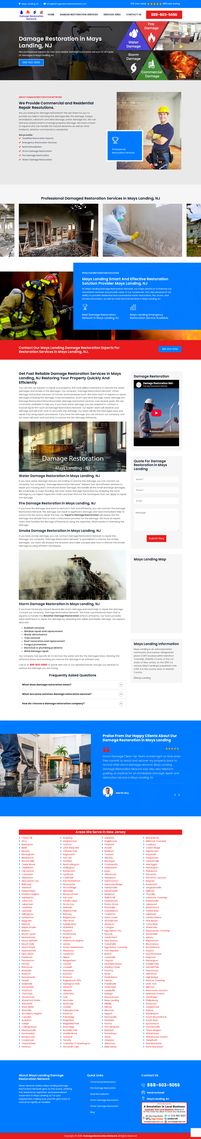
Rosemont (151, 884)
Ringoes (150, 880)
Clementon (28, 870)
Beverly (25, 851)
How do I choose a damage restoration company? (53, 703)
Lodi (65, 997)
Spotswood (152, 1023)
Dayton (150, 950)
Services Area (112, 14)
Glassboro (110, 877)
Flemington (152, 960)
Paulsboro (27, 957)
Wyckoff (67, 930)
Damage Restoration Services (79, 14)
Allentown (109, 1043)
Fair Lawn (68, 897)
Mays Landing (111, 1000)
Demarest (68, 970)
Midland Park (70, 910)
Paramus (68, 1013)
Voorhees (27, 907)
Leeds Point (110, 937)
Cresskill (67, 967)
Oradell (67, 1006)
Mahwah (67, 907)
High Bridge (152, 977)
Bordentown (28, 1036)
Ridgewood (69, 917)
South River (152, 1020)
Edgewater (69, 854)
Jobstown (27, 900)
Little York (151, 983)
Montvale (68, 1000)
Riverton (26, 973)
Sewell (25, 980)
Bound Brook (152, 947)
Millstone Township (156, 841)
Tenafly (67, 1040)
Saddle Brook (70, 1033)
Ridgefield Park (71, 1023)
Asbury (149, 937)
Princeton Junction (156, 877)
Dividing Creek (112, 967)
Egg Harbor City (112, 930)
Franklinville (110, 983)
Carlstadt (68, 877)
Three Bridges (153, 1030)
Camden (26, 1016)
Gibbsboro (27, 877)
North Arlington (71, 864)
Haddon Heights (30, 894)
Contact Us (133, 14)
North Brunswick (154, 1046)
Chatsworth (111, 864)
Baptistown (152, 940)
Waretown (151, 927)
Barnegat (109, 860)
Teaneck (67, 1036)
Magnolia (26, 920)
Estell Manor (110, 977)
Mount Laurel (28, 933)
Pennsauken (28, 1033)
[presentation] (175, 795)
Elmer (107, 973)
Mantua (26, 924)
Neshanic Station (155, 993)
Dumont (67, 973)
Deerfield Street (113, 963)
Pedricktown (111, 900)
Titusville (150, 894)
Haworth (67, 986)
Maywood (68, 950)
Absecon (109, 924)
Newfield (109, 1020)
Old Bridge (151, 997)
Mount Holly (28, 943)
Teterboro (68, 953)
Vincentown (28, 997)
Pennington (152, 867)
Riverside (26, 970)
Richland (109, 1030)
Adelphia (109, 837)
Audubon (26, 1020)
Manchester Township (158, 930)
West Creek (110, 917)
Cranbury (151, 844)
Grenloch (26, 887)
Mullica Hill (109, 897)
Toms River (152, 924)
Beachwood (152, 907)
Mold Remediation (99, 1094)
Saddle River (69, 924)
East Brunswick (154, 953)
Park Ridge (68, 1016)
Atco (24, 841)
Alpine (66, 957)
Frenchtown (152, 970)
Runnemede (28, 977)
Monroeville (110, 1016)
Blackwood (27, 857)
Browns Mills (28, 860)
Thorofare (27, 993)
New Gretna (111, 940)
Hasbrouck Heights (73, 940)
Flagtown (151, 957)
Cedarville (109, 957)
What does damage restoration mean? (46, 684)
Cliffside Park (70, 851)
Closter (67, 963)
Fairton (108, 980)
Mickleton (109, 894)
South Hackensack (73, 947)
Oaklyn (25, 1023)
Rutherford (69, 870)
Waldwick (68, 927)
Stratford (27, 990)
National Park (29, 950)
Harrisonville (110, 887)
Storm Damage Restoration (104, 1100)
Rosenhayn (110, 1033)
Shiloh (107, 1036)
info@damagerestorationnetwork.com (67, 3)
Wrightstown (70, 841)
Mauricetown (111, 997)
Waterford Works (31, 1000)
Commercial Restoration (103, 1081)
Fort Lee (67, 857)
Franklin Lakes (70, 900)
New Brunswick (154, 1043)
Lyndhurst (68, 874)
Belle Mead (110, 1046)
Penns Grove (111, 904)
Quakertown (152, 1006)
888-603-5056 (164, 14)
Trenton (67, 844)
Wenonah (27, 1003)
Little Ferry (68, 993)
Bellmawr (26, 884)
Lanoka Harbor (153, 917)
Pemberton (28, 960)
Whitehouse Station (157, 1036)
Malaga (108, 993)
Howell (108, 847)
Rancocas (27, 967)
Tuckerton (110, 914)
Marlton (26, 930)
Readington (152, 1013)
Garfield (67, 860)
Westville (26, 1010)
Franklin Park (152, 963)
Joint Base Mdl (71, 847)
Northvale (68, 1003)
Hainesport (28, 897)
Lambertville (152, 860)
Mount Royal (28, 947)
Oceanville (110, 943)
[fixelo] (31, 14)
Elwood (108, 933)
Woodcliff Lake (71, 1046)
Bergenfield (69, 960)
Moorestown (28, 937)
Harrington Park (71, 983)
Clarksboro (27, 867)
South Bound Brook (156, 1016)
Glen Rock (68, 920)
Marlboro (109, 851)
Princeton (151, 874)
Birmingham (28, 854)
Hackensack (69, 933)
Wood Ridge (69, 887)
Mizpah (108, 1013)
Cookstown (28, 1040)
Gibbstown (110, 874)
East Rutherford (71, 880)
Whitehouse (152, 1033)
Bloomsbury (152, 943)
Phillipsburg (152, 1000)
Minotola (109, 1010)
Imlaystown (152, 857)
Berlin (24, 847)
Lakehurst (151, 914)
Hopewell (151, 854)
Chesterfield (28, 1043)
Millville (108, 1003)
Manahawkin (111, 890)
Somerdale (28, 986)
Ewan (107, 870)
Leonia (66, 943)
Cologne (109, 927)
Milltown (150, 986)
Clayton (108, 960)
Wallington (69, 867)
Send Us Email (155, 1092)
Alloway (108, 857)
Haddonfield (28, 890)
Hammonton (111, 880)
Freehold (109, 844)
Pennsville (109, 907)
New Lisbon (28, 953)
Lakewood (151, 904)
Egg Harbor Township (115, 947)
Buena (107, 953)
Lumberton (28, 917)
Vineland (109, 1040)
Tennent (109, 854)
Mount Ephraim (30, 940)
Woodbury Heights (32, 1013)
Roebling (67, 837)
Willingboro (28, 914)
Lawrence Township (156, 897)
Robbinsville (152, 900)
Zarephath (151, 1040)
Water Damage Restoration (104, 1106)
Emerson (67, 977)
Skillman (150, 890)
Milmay (108, 1006)
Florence (26, 1046)
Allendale (68, 890)
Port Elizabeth (111, 1026)
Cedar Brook (28, 864)
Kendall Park (152, 967)
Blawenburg (152, 837)
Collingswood (29, 1026)
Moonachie (69, 884)
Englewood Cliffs (72, 980)
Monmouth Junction (157, 990)
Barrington (27, 844)
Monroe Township (155, 980)
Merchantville (29, 1030)
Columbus (27, 874)
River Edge (68, 1026)
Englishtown (110, 841)
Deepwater (110, 867)
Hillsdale (67, 990)
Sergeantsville (153, 887)
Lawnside (27, 910)
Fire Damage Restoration (103, 1088)
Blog (92, 1112)
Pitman (25, 963)
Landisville (109, 990)
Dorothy (108, 970)
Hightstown (152, 851)
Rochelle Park (70, 1030)
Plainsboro (151, 870)
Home (51, 14)
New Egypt (151, 864)
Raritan (150, 1010)
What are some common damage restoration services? (57, 694)
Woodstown (111, 920)
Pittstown (151, 1003)
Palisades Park (71, 1010)
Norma (108, 1023)
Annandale (152, 933)
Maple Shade (29, 927)
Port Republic (111, 950)
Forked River (152, 910)
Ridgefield (68, 1020)
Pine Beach (152, 920)
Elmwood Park (70, 894)
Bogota (67, 937)
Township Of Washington (76, 1043)
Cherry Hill (27, 837)
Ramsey (67, 914)
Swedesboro (111, 910)
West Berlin (28, 1006)
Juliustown (27, 904)
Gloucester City (30, 880)
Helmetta (151, 973)
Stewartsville (153, 1026)
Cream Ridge (153, 847)
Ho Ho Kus (68, 904)
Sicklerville (27, 983)
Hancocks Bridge (113, 884)
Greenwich (110, 986)
